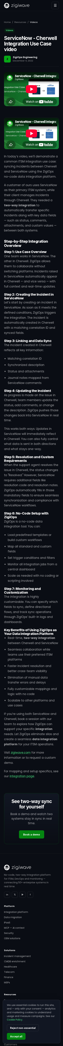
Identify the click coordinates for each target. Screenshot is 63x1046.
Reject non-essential (23, 1027)
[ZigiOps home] (16, 5)
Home (7, 22)
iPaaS (7, 922)
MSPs (7, 982)
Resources (20, 22)
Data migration (13, 917)
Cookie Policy (14, 1019)
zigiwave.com (21, 753)
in (7, 894)
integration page (22, 776)
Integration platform (16, 912)
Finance (8, 977)
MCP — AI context (14, 928)
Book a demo (31, 834)
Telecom (9, 972)
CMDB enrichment (15, 961)
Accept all (16, 1036)
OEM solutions (12, 938)
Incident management (17, 956)
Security (9, 933)
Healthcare (10, 966)
